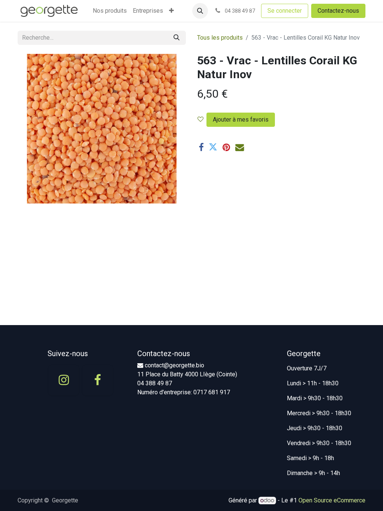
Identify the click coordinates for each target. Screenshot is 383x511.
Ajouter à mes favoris (241, 119)
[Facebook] (201, 147)
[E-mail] (239, 147)
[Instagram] (64, 380)
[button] (200, 11)
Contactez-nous (338, 10)
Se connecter (284, 10)
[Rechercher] (176, 38)
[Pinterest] (226, 147)
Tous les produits (220, 37)
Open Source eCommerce (331, 500)
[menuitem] (110, 10)
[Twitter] (213, 147)
